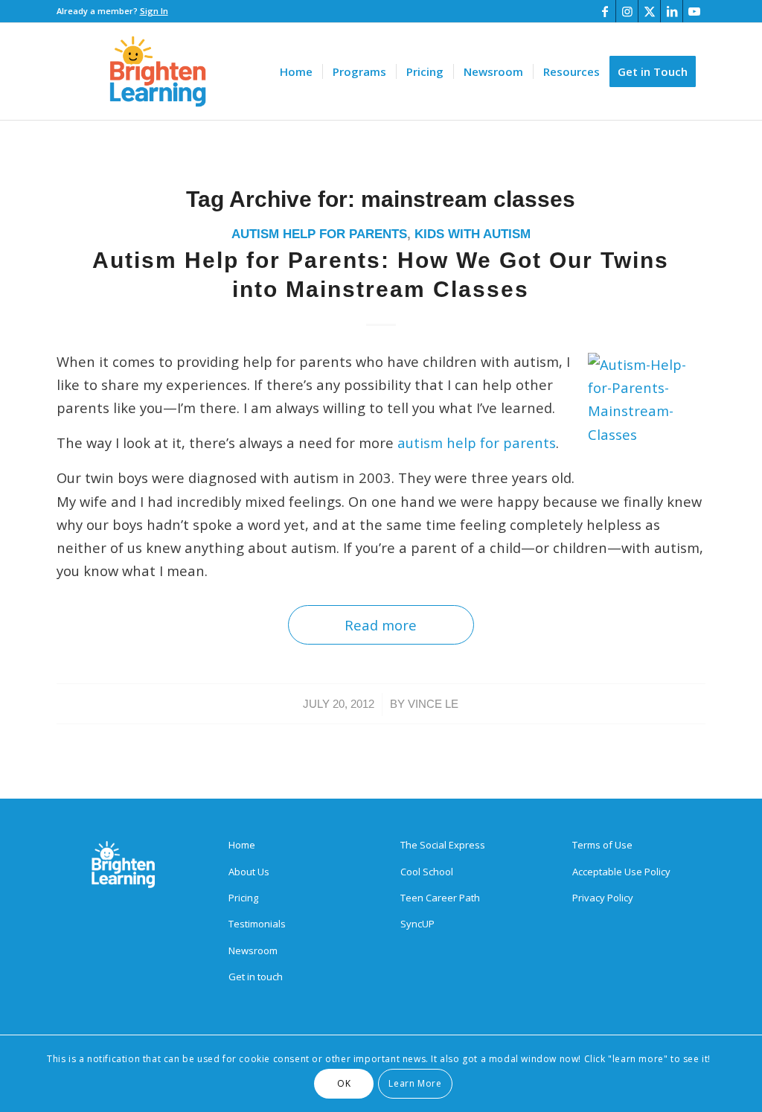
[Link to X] (649, 11)
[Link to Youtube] (694, 11)
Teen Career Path (440, 897)
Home (241, 844)
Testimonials (257, 923)
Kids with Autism (472, 234)
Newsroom (253, 950)
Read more (381, 625)
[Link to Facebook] (604, 11)
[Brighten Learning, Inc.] (158, 71)
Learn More (414, 1083)
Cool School (426, 871)
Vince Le (433, 704)
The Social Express (442, 844)
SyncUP (417, 923)
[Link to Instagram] (627, 11)
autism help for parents (476, 442)
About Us (248, 871)
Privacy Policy (602, 897)
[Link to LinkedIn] (671, 11)
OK (343, 1083)
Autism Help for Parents (319, 234)
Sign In (154, 10)
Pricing (243, 897)
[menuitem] (296, 71)
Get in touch (255, 976)
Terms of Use (602, 844)
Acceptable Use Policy (621, 871)
